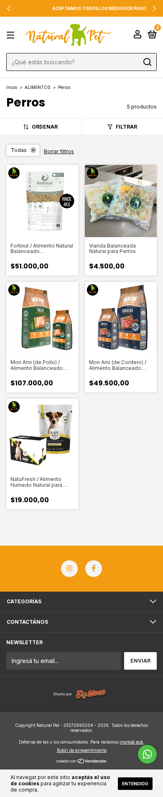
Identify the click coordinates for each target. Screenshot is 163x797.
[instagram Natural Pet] (69, 568)
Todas (19, 150)
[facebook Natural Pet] (93, 568)
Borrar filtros (59, 151)
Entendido (135, 783)
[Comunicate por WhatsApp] (147, 754)
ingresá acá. (132, 741)
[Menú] (12, 35)
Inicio (11, 87)
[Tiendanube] (82, 761)
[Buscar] (147, 62)
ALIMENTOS (38, 87)
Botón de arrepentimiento (82, 750)
